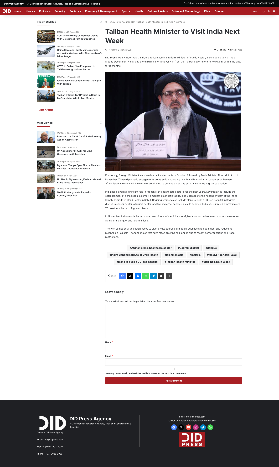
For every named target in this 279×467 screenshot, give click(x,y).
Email (109, 356)
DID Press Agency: (14, 3)
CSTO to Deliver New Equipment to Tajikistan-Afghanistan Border (76, 68)
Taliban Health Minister (180, 261)
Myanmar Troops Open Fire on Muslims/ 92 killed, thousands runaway (79, 167)
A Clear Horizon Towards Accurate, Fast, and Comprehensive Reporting (63, 3)
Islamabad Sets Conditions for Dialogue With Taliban (79, 82)
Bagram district (189, 247)
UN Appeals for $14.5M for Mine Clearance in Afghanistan (74, 152)
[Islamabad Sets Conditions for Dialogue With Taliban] (46, 81)
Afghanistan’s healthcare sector (151, 247)
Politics (43, 11)
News (29, 11)
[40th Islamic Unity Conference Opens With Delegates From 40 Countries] (46, 36)
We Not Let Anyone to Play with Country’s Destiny (74, 194)
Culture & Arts (156, 11)
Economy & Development (101, 11)
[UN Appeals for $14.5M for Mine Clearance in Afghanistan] (46, 152)
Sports (126, 11)
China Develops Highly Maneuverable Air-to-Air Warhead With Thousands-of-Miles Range (79, 53)
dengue (212, 247)
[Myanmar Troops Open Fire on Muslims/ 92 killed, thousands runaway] (46, 166)
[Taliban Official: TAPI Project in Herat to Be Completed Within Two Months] (46, 96)
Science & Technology (186, 11)
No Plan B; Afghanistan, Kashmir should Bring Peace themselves (79, 181)
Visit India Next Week (216, 261)
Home (17, 11)
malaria (196, 254)
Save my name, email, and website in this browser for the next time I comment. (145, 373)
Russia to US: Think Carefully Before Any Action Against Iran (79, 138)
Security (60, 11)
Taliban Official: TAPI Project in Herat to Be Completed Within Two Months (78, 97)
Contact (220, 11)
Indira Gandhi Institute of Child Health (134, 254)
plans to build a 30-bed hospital (138, 261)
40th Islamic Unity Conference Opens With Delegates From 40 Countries (77, 37)
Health (139, 11)
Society (74, 11)
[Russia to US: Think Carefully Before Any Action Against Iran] (46, 137)
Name (109, 342)
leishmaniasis (174, 254)
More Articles (46, 109)
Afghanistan (129, 22)
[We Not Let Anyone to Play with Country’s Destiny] (46, 193)
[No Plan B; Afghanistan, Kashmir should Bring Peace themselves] (46, 178)
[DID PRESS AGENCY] (6, 11)
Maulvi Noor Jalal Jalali (223, 254)
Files (207, 11)
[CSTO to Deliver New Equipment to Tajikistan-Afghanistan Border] (46, 67)
